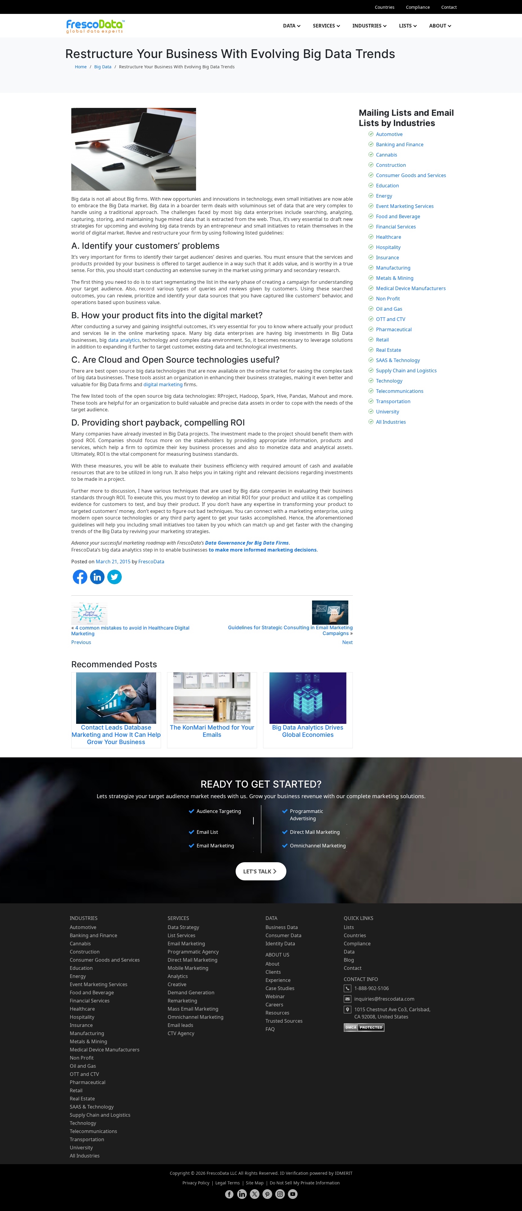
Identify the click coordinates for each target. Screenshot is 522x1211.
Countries (385, 7)
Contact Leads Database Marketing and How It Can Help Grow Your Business (116, 735)
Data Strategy (183, 927)
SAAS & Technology (398, 360)
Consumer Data (283, 935)
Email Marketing (186, 943)
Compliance (418, 7)
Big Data (102, 67)
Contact (449, 7)
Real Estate (388, 350)
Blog (349, 960)
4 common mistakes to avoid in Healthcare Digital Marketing (130, 630)
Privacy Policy (195, 1183)
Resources (277, 1012)
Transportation (393, 401)
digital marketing (163, 384)
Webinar (275, 996)
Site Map (255, 1183)
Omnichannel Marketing (196, 1017)
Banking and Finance (400, 144)
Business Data (282, 927)
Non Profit (388, 298)
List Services (181, 935)
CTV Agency (181, 1033)
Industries (367, 25)
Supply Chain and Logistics (406, 370)
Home (81, 67)
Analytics (178, 976)
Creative (177, 984)
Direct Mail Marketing (193, 960)
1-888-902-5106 (371, 988)
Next (347, 642)
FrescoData (151, 561)
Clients (273, 972)
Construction (391, 165)
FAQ (270, 1029)
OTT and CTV (390, 319)
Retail (382, 339)
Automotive (389, 134)
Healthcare (388, 237)
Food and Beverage (398, 216)
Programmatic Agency (193, 951)
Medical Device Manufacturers (411, 288)
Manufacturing (393, 267)
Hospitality (388, 247)
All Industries (391, 422)
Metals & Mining (395, 278)
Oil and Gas (389, 309)
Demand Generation (191, 992)
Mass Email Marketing (193, 1008)
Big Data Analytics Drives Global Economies (307, 731)
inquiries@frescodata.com (384, 999)
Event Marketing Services (405, 206)
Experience (278, 980)
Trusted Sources (284, 1021)
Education (387, 185)
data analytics (124, 340)
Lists (405, 25)
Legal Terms (227, 1183)
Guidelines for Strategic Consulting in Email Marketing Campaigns (290, 630)
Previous (81, 642)
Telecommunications (400, 391)
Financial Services (396, 226)
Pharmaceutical (394, 329)
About (437, 25)
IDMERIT (344, 1173)
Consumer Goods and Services (411, 175)
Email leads (180, 1025)
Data (289, 25)
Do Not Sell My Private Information (305, 1183)
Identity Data (280, 943)
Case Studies (280, 988)
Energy (384, 196)
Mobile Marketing (188, 968)
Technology (389, 380)
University (387, 411)
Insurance (387, 257)
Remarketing (182, 1000)
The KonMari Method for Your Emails (212, 731)
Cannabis (386, 154)
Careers (274, 1004)
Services (324, 25)
